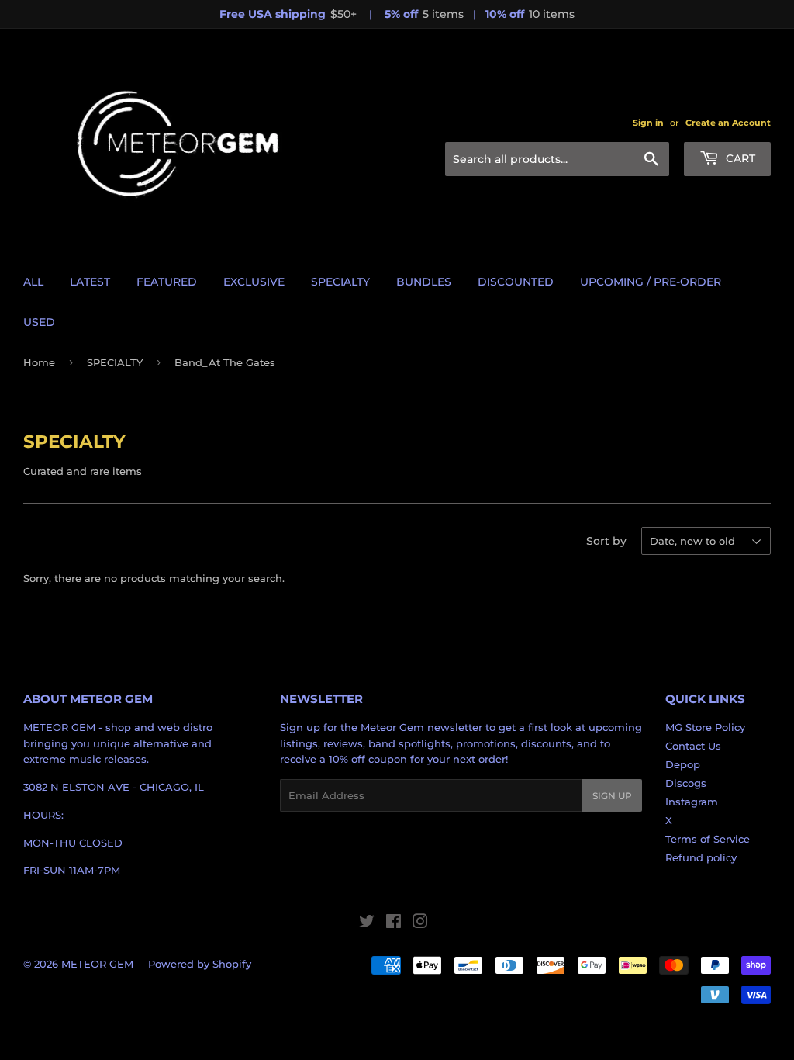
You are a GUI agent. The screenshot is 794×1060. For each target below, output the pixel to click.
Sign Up (612, 796)
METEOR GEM (97, 964)
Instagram (691, 801)
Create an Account (728, 122)
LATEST (90, 282)
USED (39, 322)
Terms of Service (707, 839)
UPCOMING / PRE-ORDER (650, 282)
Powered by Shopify (199, 964)
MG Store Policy (705, 727)
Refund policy (701, 857)
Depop (682, 764)
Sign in (648, 122)
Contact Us (693, 746)
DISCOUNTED (516, 282)
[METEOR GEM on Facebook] (393, 923)
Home (39, 362)
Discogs (685, 783)
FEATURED (166, 282)
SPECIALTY (340, 282)
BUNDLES (423, 282)
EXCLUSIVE (254, 282)
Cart (739, 158)
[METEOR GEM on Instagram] (420, 923)
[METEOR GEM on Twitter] (367, 923)
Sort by (606, 541)
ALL (33, 282)
